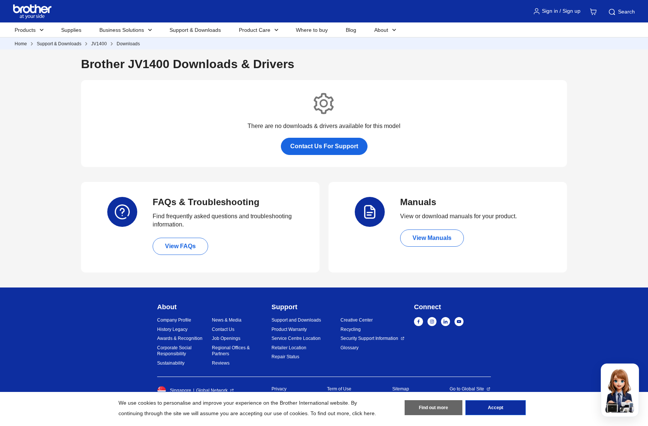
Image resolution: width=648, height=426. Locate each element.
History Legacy (172, 329)
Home (21, 43)
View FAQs (180, 246)
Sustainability (170, 363)
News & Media (227, 320)
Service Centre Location (296, 338)
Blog (351, 30)
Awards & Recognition (179, 338)
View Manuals (432, 238)
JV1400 (99, 43)
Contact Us (223, 329)
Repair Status (285, 356)
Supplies (71, 30)
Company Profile (174, 320)
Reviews (221, 363)
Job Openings (226, 338)
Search (626, 12)
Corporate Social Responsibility (174, 351)
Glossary (349, 347)
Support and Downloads (296, 320)
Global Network (212, 390)
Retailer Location (289, 347)
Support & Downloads (195, 30)
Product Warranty (289, 329)
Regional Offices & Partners (231, 351)
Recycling (350, 329)
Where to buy (312, 30)
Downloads (128, 43)
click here (363, 413)
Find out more (433, 407)
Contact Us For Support (324, 146)
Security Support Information (369, 338)
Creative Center (356, 320)
